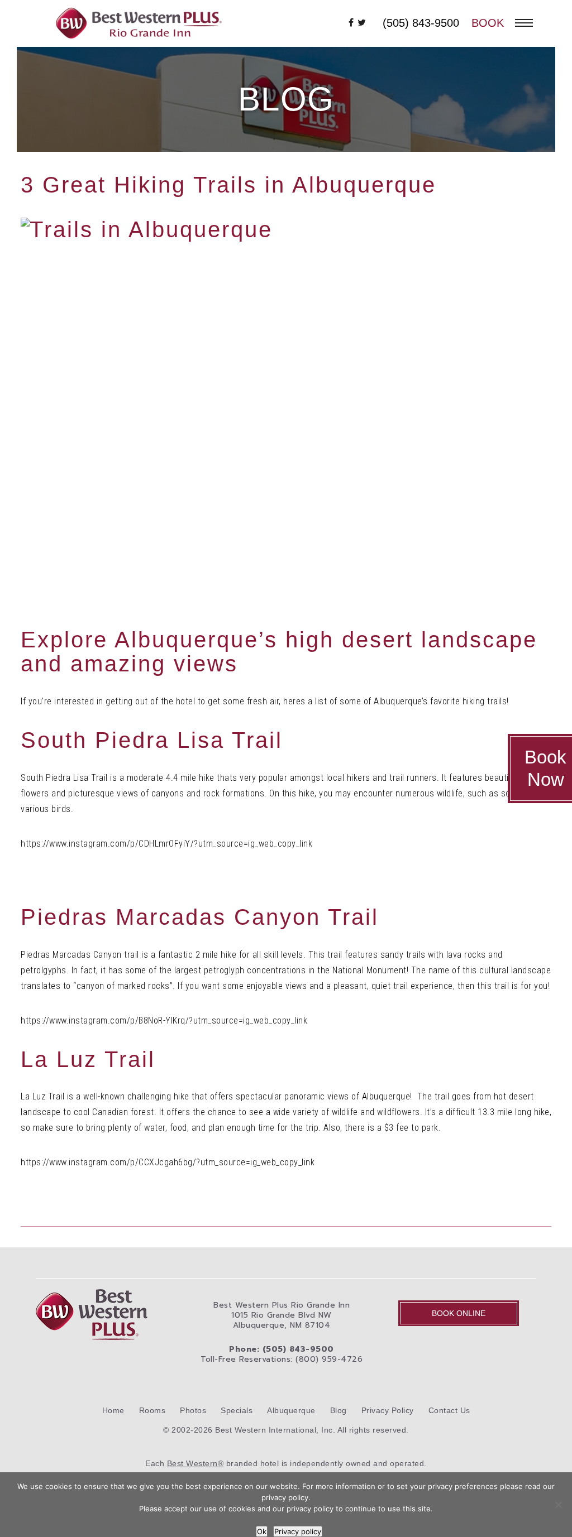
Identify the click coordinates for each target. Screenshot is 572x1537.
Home (113, 1410)
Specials (236, 1410)
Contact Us (449, 1410)
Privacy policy (297, 1531)
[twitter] (362, 22)
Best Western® (195, 1463)
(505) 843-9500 (421, 23)
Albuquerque (291, 1410)
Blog (338, 1410)
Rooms (152, 1410)
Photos (193, 1410)
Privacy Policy (387, 1410)
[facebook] (351, 22)
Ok (261, 1531)
